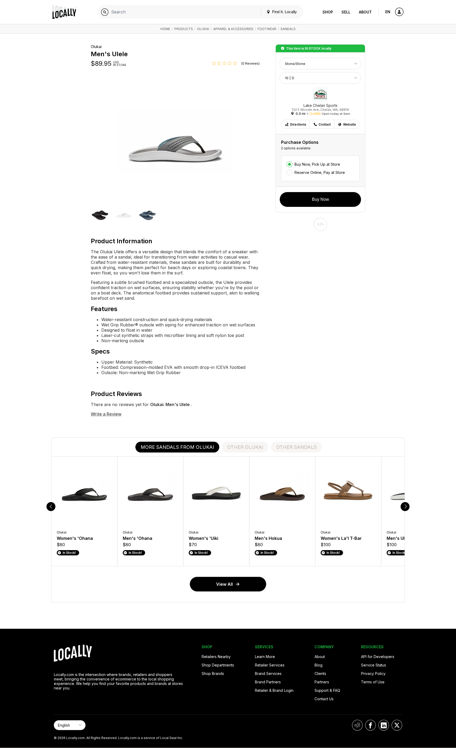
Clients (320, 673)
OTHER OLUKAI (245, 447)
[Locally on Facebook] (370, 725)
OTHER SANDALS (296, 447)
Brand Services (268, 673)
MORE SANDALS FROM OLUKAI (177, 447)
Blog (318, 665)
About (365, 12)
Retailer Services (269, 665)
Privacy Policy (373, 673)
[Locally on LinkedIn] (383, 725)
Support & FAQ (327, 690)
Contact (325, 124)
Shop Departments (218, 665)
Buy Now (320, 199)
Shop (327, 12)
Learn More (265, 656)
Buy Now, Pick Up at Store (317, 164)
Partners (322, 682)
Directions (298, 124)
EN (387, 11)
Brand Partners (268, 682)
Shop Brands (213, 673)
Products (183, 29)
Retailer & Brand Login (274, 690)
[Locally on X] (397, 725)
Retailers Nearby (216, 656)
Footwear (267, 29)
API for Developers (377, 656)
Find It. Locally (284, 11)
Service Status (373, 665)
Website (349, 124)
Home (165, 29)
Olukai (203, 29)
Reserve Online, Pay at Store (319, 172)
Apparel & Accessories (233, 29)
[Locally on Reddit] (357, 725)
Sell (345, 12)
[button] (100, 214)
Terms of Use (372, 682)
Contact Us (324, 699)
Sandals (288, 29)
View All (224, 584)
